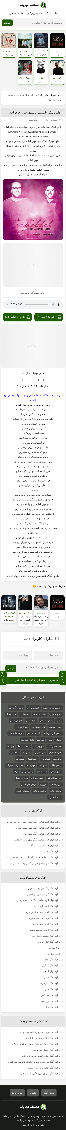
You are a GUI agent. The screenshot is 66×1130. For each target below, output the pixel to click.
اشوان (59, 739)
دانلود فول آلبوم (52, 971)
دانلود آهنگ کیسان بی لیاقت (46, 1050)
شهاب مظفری (40, 714)
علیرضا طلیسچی (16, 733)
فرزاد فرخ (45, 759)
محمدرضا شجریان (15, 765)
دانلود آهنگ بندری (51, 989)
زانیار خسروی (27, 739)
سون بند (20, 759)
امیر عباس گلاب (54, 746)
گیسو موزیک (54, 953)
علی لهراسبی (16, 720)
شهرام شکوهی (38, 727)
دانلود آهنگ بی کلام (50, 995)
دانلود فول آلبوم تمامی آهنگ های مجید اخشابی (37, 839)
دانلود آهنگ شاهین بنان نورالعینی (44, 1067)
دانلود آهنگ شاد (52, 959)
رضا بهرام (27, 752)
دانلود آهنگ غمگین (51, 965)
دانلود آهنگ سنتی (51, 977)
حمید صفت (42, 771)
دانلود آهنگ (51, 13)
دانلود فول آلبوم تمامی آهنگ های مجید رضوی (38, 900)
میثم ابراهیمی (22, 790)
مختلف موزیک (56, 95)
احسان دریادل (23, 746)
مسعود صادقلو (46, 720)
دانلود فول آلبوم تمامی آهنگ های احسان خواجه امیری (33, 822)
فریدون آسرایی (16, 707)
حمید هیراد (11, 714)
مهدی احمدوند (55, 797)
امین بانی (42, 765)
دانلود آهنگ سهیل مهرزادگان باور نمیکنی (40, 1073)
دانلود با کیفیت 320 (46, 317)
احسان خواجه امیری (52, 707)
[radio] (43, 379)
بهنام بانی (14, 752)
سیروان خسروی (44, 739)
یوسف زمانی (56, 790)
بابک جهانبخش (33, 733)
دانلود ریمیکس (34, 13)
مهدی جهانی (27, 127)
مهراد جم (31, 765)
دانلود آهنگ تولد (52, 1007)
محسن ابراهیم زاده (53, 733)
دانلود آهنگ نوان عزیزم (49, 942)
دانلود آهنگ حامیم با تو (49, 851)
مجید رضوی (31, 720)
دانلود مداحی (16, 13)
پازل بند (10, 746)
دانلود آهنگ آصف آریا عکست (46, 906)
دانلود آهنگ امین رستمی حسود (45, 930)
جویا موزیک (54, 948)
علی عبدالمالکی (54, 778)
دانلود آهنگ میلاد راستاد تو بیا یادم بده (42, 1038)
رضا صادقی (24, 714)
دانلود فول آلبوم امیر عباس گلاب (44, 845)
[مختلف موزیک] (33, 5)
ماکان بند (57, 759)
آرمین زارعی (27, 771)
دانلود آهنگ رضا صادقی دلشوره (44, 918)
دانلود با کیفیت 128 (15, 317)
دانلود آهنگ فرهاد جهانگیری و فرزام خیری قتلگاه (36, 1044)
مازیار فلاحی (56, 784)
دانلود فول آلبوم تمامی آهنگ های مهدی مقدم (38, 828)
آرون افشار (32, 759)
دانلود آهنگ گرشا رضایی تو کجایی (43, 894)
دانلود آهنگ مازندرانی (49, 983)
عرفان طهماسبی (28, 784)
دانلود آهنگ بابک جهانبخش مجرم (44, 888)
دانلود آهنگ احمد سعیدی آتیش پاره (43, 912)
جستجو (7, 23)
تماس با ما (17, 1093)
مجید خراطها (22, 778)
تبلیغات (32, 1093)
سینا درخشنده (55, 727)
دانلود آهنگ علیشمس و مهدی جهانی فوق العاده (34, 112)
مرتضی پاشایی (39, 790)
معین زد (43, 784)
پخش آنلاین (55, 155)
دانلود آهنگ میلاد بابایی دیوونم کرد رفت (41, 1056)
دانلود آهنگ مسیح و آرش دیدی (45, 936)
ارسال (11, 668)
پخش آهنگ (48, 1093)
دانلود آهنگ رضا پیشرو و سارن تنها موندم (40, 1032)
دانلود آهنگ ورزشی (50, 1001)
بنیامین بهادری (33, 707)
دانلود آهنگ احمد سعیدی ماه (46, 924)
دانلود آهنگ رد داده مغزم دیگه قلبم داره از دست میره (33, 857)
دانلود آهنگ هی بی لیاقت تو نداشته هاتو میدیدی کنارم (34, 1062)
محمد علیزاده (37, 778)
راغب (59, 720)
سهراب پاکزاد (22, 727)
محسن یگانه (56, 765)
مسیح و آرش (56, 714)
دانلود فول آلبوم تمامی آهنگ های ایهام (41, 834)
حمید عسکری (55, 752)
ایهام (16, 771)
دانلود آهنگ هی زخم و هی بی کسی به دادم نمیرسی (34, 863)
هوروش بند (39, 746)
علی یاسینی (40, 752)
